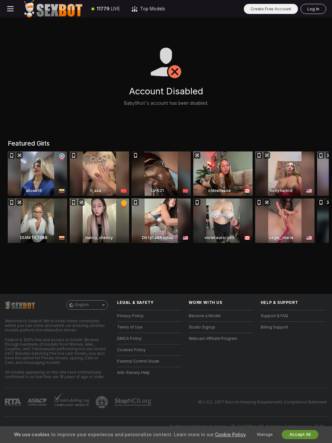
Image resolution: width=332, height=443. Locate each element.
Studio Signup (202, 327)
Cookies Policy (131, 350)
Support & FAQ (274, 316)
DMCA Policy (129, 338)
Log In (313, 8)
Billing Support (274, 327)
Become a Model (204, 316)
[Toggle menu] (10, 9)
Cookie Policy (230, 434)
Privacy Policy (130, 316)
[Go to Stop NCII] (133, 402)
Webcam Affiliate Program (213, 338)
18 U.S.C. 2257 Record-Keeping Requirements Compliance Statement (262, 402)
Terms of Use (129, 327)
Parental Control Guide (138, 361)
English (82, 305)
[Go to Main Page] (53, 9)
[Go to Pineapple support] (102, 402)
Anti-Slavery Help (133, 372)
